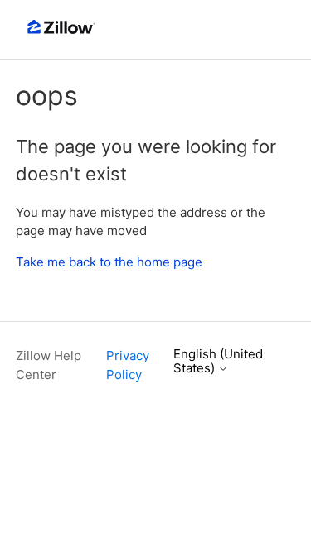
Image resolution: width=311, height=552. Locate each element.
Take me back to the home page (109, 262)
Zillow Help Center (48, 365)
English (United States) (218, 361)
